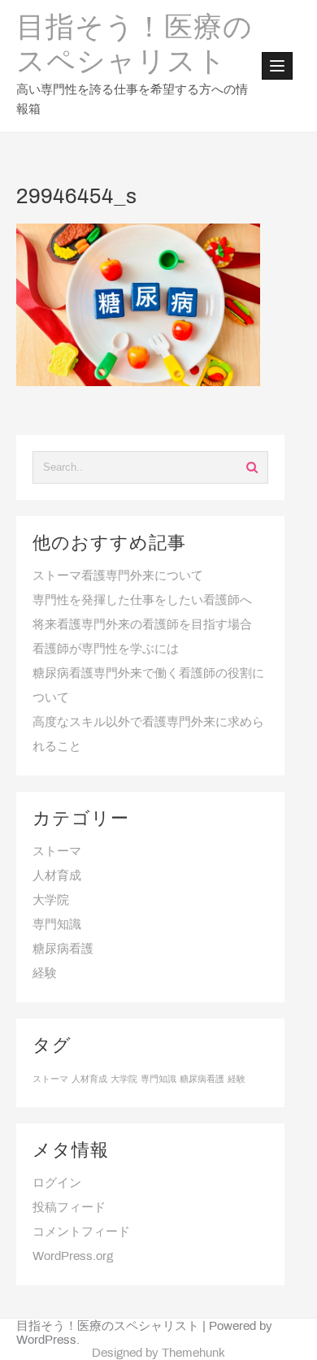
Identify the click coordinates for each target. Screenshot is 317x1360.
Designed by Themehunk (158, 1353)
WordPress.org (73, 1256)
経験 (45, 974)
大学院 (51, 900)
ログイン (57, 1183)
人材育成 (57, 876)
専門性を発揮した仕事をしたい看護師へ (142, 600)
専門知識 (57, 925)
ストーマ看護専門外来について (118, 576)
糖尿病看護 (63, 949)
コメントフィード (81, 1232)
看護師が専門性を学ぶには (106, 649)
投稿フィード (69, 1208)
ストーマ (57, 852)
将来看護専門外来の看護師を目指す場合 (142, 625)
